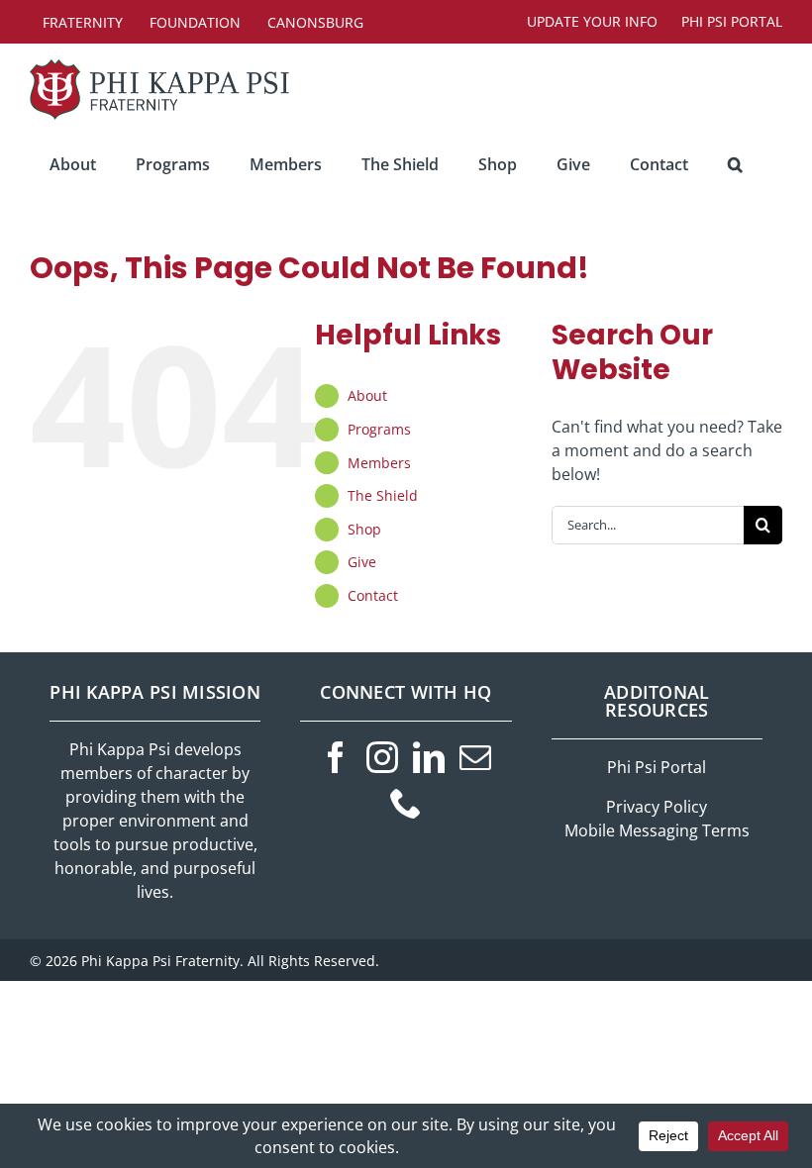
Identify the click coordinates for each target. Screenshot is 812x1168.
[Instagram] (382, 757)
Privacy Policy (656, 807)
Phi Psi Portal (656, 767)
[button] (735, 164)
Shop (364, 529)
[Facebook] (336, 757)
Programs (379, 429)
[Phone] (406, 803)
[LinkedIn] (429, 757)
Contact (373, 595)
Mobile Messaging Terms (657, 830)
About (367, 395)
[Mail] (475, 757)
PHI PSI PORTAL (731, 21)
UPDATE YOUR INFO (592, 21)
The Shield (383, 495)
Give (362, 561)
